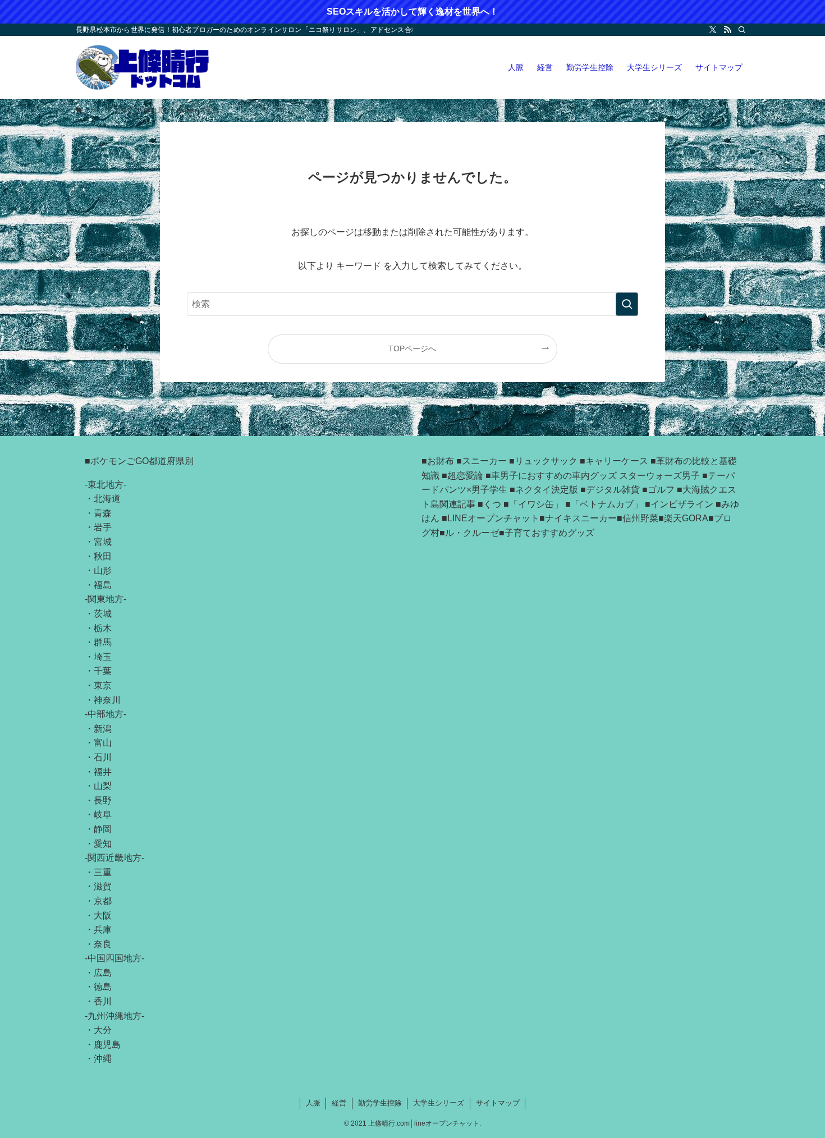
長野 (103, 800)
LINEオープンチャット (493, 518)
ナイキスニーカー (581, 518)
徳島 (103, 987)
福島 (103, 585)
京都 (103, 901)
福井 (103, 772)
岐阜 (103, 814)
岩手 (103, 527)
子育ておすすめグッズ (549, 533)
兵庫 (103, 929)
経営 (339, 1103)
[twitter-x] (712, 30)
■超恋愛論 (462, 475)
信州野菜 (640, 518)
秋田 (103, 556)
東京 (103, 685)
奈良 (103, 944)
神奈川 (107, 700)
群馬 (103, 642)
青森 (103, 513)
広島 (103, 973)
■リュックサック (543, 461)
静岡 (103, 829)
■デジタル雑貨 (610, 489)
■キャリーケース (614, 461)
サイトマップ (498, 1103)
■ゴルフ (658, 489)
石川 (103, 757)
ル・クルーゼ (472, 533)
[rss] (727, 30)
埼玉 (103, 657)
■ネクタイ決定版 (544, 489)
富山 (103, 742)
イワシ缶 (536, 504)
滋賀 (103, 886)
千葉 (103, 671)
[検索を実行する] (627, 304)
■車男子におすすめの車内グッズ (551, 475)
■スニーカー (481, 461)
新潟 (103, 728)
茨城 (103, 613)
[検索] (742, 30)
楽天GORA (686, 518)
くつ (492, 504)
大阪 (103, 915)
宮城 (103, 542)
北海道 (107, 498)
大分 (103, 1030)
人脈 (313, 1103)
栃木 (103, 628)
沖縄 (103, 1058)
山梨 (103, 786)
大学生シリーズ (438, 1103)
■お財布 (437, 461)
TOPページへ (412, 348)
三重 (103, 872)
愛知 (103, 843)
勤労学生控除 (380, 1103)
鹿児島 (107, 1044)
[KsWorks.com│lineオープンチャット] (143, 67)
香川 (103, 1001)
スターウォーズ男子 (659, 475)
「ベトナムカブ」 (607, 504)
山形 (103, 570)
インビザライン (681, 504)
